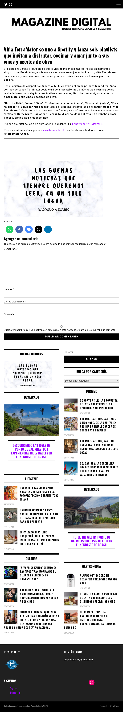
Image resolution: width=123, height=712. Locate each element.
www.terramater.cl (53, 130)
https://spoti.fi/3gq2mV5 (87, 123)
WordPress (114, 706)
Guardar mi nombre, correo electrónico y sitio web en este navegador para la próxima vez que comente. (60, 330)
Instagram (15, 693)
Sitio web (9, 314)
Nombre (9, 289)
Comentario (11, 249)
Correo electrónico (15, 301)
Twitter (13, 688)
